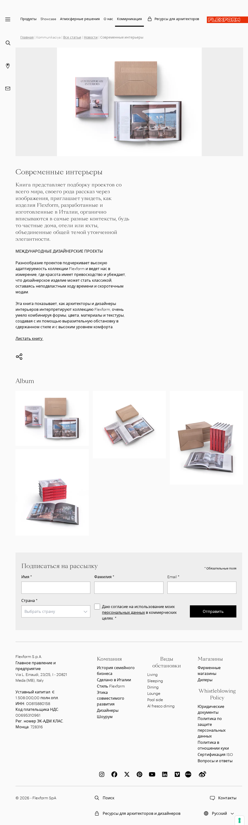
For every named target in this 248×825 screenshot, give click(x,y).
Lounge (153, 693)
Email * (173, 576)
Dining (153, 687)
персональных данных (123, 612)
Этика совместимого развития (110, 698)
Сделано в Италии (114, 679)
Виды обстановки (166, 662)
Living (152, 674)
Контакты (227, 797)
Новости (91, 37)
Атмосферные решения (80, 19)
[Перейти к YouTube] (151, 774)
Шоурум (105, 716)
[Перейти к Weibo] (201, 774)
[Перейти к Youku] (189, 774)
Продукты (28, 19)
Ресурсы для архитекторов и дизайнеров (141, 813)
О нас (108, 19)
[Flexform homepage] (227, 19)
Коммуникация (129, 19)
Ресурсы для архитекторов (177, 19)
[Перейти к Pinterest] (138, 774)
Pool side (155, 699)
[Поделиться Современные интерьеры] (19, 356)
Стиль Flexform (111, 686)
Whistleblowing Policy (217, 694)
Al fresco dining (161, 706)
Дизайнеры (107, 710)
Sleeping (155, 680)
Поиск (108, 797)
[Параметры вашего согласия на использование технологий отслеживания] (239, 820)
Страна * (29, 600)
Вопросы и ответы (215, 760)
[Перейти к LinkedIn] (164, 774)
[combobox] (55, 611)
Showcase (48, 19)
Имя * (26, 576)
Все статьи (72, 37)
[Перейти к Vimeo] (176, 774)
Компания (109, 659)
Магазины (210, 659)
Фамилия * (104, 576)
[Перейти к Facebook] (113, 774)
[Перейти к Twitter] (126, 774)
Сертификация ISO (215, 754)
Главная (27, 37)
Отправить (213, 611)
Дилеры (205, 679)
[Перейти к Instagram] (101, 774)
